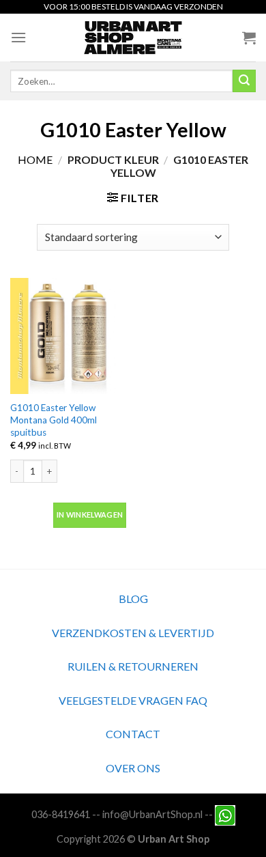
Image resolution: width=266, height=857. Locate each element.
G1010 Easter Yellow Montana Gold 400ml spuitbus (53, 419)
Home (35, 159)
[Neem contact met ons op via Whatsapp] (225, 814)
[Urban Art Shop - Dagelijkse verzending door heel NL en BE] (133, 37)
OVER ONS (133, 767)
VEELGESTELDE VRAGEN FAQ (133, 700)
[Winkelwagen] (249, 38)
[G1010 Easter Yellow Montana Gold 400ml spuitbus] (68, 336)
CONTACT (133, 733)
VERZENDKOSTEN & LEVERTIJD (133, 632)
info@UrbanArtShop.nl (152, 814)
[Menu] (18, 37)
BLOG (133, 598)
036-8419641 (60, 814)
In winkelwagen (90, 514)
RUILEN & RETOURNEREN (133, 666)
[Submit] (244, 81)
